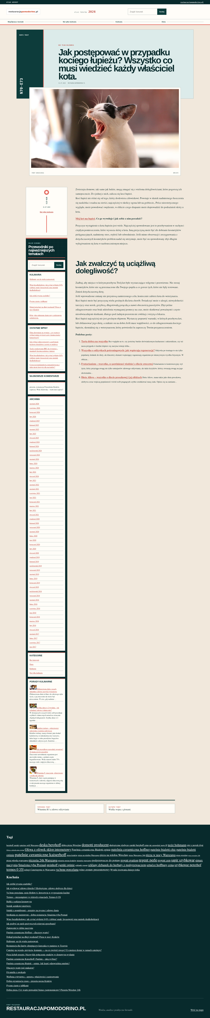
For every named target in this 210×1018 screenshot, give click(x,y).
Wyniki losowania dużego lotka (125, 869)
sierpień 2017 (34, 634)
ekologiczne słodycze (119, 845)
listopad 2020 (34, 523)
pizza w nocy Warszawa (161, 855)
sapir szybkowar (183, 859)
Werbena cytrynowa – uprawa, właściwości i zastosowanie (32, 976)
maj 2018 (33, 613)
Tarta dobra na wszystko (94, 341)
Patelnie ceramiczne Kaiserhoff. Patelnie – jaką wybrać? (31, 958)
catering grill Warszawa (29, 845)
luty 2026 (33, 416)
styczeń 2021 (34, 514)
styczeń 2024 (34, 476)
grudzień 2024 (35, 442)
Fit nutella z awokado (16, 972)
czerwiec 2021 (35, 493)
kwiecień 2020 (35, 544)
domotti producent (95, 844)
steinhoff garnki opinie (61, 865)
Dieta (164, 22)
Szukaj (161, 12)
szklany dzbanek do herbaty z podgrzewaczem (117, 865)
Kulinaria (119, 22)
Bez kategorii (34, 660)
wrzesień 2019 (35, 570)
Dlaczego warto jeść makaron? (20, 967)
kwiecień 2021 (35, 502)
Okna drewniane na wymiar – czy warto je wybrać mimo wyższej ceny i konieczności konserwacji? (45, 335)
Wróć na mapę (197, 1009)
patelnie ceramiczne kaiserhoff (40, 854)
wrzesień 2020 (35, 527)
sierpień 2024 (34, 459)
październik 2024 (36, 450)
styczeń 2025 (34, 438)
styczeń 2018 (34, 629)
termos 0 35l (15, 869)
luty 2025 (33, 433)
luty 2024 (33, 472)
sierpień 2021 (34, 489)
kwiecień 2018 (35, 617)
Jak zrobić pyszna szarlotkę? (40, 295)
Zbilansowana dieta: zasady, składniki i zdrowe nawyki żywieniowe (43, 690)
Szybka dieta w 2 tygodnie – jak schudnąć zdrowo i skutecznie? (44, 708)
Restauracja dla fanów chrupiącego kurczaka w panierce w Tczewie (37, 945)
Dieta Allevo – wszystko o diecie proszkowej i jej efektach (111, 377)
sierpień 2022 (34, 484)
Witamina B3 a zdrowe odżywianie (53, 808)
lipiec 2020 (33, 536)
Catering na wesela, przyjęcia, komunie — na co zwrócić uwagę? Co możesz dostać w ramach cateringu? (54, 950)
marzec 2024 (34, 468)
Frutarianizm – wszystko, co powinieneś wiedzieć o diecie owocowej (117, 364)
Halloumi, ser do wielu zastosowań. (42, 279)
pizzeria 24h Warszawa (43, 860)
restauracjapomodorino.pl (192, 2)
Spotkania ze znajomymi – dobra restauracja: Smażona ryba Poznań (36, 914)
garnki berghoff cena (139, 845)
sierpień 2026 (34, 403)
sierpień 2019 (34, 574)
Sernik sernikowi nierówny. (18, 905)
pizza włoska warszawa (17, 860)
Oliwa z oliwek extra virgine (15, 850)
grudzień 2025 (35, 421)
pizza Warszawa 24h (137, 855)
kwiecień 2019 (35, 583)
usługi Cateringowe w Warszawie (39, 869)
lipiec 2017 (33, 638)
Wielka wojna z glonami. (120, 808)
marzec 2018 (34, 621)
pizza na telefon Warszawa (88, 855)
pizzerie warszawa (84, 860)
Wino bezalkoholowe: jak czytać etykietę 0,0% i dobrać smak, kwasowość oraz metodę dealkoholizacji (46, 287)
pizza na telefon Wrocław (114, 855)
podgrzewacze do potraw (106, 860)
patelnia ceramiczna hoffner (130, 849)
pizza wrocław (182, 855)
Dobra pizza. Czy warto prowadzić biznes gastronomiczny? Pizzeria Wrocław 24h (43, 989)
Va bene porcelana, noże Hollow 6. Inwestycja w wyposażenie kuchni (38, 892)
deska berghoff (50, 844)
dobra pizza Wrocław (71, 845)
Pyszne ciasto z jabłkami (38, 301)
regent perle (148, 859)
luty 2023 (33, 480)
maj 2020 (33, 540)
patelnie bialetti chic (163, 849)
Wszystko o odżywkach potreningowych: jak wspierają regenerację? (118, 350)
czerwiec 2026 (35, 408)
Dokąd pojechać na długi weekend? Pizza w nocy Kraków (32, 936)
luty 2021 (33, 510)
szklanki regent (81, 865)
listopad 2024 (34, 446)
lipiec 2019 (33, 578)
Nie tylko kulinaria (69, 22)
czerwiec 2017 (35, 642)
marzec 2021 (34, 506)
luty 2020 (33, 548)
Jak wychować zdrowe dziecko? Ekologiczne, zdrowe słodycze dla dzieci (39, 888)
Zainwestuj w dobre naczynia (19, 927)
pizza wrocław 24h (194, 855)
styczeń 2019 (34, 587)
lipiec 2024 (33, 463)
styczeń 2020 (34, 553)
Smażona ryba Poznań (32, 865)
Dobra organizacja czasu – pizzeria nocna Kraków (29, 981)
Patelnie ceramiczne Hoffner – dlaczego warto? (27, 932)
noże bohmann (177, 845)
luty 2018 (33, 625)
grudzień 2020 (35, 519)
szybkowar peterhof (187, 864)
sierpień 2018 (34, 600)
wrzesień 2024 (35, 455)
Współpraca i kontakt (16, 22)
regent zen (164, 860)
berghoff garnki (12, 845)
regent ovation (129, 860)
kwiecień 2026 (35, 412)
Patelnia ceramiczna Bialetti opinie (91, 849)
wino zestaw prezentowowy (94, 869)
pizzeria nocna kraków (67, 860)
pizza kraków (72, 855)
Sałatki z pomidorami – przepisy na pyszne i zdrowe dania (32, 910)
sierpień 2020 (34, 531)
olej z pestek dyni (195, 845)
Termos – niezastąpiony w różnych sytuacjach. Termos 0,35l (33, 897)
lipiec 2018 (33, 604)
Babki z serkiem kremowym (19, 901)
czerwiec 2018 (35, 608)
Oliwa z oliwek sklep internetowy (48, 849)
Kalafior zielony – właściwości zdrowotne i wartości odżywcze (44, 729)
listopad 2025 (34, 425)
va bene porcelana (67, 869)
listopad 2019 (34, 561)
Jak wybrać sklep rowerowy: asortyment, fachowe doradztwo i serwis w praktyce (44, 343)
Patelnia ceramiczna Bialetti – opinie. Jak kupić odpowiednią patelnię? (38, 963)
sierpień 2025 (34, 429)
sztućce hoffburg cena (160, 865)
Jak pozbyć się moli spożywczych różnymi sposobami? (31, 923)
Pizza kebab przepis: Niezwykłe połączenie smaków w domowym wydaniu (40, 954)
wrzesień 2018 (35, 595)
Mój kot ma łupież (85, 218)
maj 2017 (33, 647)
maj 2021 (33, 497)
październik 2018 (36, 591)
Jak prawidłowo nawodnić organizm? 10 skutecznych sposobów (46, 750)
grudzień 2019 (35, 557)
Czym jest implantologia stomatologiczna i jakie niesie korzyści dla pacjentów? (45, 366)
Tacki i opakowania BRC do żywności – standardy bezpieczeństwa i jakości (44, 349)
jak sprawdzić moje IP (158, 845)
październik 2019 (36, 566)
